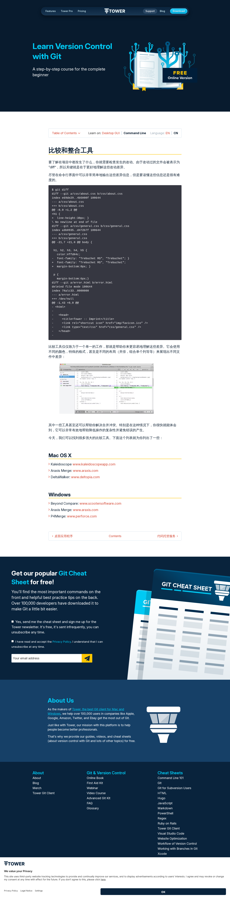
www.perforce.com (82, 516)
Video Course (96, 793)
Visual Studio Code (171, 833)
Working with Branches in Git (178, 848)
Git (159, 783)
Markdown (165, 808)
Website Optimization (172, 838)
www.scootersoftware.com (100, 503)
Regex (162, 818)
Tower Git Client (43, 793)
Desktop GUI (111, 133)
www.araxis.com (85, 471)
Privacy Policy (62, 641)
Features (50, 11)
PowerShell (165, 813)
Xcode (162, 853)
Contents (115, 536)
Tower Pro (67, 11)
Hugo (161, 798)
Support (150, 11)
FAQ (90, 803)
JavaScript (165, 803)
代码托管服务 (166, 536)
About (36, 778)
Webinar (92, 788)
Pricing (82, 11)
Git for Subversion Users (174, 788)
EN (168, 133)
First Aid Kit (95, 783)
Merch (36, 788)
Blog (162, 11)
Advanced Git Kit (98, 798)
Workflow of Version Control (177, 843)
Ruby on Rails (167, 823)
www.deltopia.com (85, 477)
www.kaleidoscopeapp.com (94, 464)
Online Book (95, 778)
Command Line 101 (171, 778)
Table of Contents (64, 133)
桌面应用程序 (64, 536)
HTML (162, 793)
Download (179, 11)
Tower (115, 11)
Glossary (93, 808)
